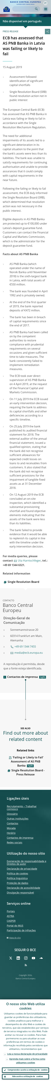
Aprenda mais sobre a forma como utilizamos (27, 1061)
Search (36, 9)
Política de (17, 873)
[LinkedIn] (18, 958)
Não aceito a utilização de (27, 1076)
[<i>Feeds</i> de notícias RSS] (26, 965)
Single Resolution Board (23, 582)
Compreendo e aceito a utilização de (27, 1070)
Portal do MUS (15, 926)
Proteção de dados (17, 883)
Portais (11, 911)
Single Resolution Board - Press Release (27, 772)
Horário (11, 833)
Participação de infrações (21, 930)
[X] (10, 958)
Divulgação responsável (20, 893)
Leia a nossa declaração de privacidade (27, 1054)
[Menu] (45, 9)
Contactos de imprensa (22, 677)
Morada (11, 828)
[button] (45, 3)
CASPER (11, 921)
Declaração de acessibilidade (23, 888)
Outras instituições (17, 819)
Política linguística (17, 878)
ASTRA (10, 916)
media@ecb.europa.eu (28, 653)
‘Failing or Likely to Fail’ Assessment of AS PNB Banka (27, 761)
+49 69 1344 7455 (25, 646)
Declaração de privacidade (22, 869)
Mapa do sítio (15, 938)
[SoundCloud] (41, 958)
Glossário (12, 814)
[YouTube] (33, 958)
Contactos (12, 823)
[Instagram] (26, 958)
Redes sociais (14, 842)
